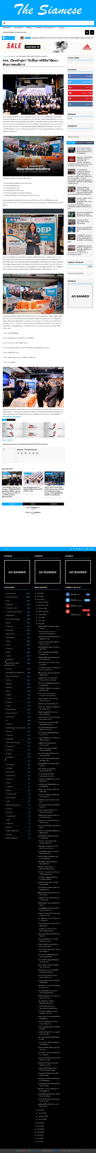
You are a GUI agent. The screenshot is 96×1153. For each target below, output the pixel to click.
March (40, 1113)
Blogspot (56, 1151)
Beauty (9, 684)
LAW (8, 801)
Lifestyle (9, 768)
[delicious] (93, 549)
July (39, 617)
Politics (9, 731)
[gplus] (74, 549)
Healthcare (10, 615)
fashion (9, 687)
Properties (10, 746)
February (41, 1116)
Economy (19, 28)
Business (7, 28)
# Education (11, 420)
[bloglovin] (79, 549)
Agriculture (10, 634)
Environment (11, 709)
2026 (38, 593)
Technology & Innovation (16, 728)
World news (10, 798)
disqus (33, 504)
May (40, 623)
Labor (8, 820)
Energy (29, 28)
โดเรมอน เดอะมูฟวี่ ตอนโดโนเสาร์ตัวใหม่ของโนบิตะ (84, 229)
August (41, 614)
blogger (12, 504)
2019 (38, 1135)
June (40, 620)
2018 (38, 1138)
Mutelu (9, 827)
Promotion (10, 717)
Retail (8, 790)
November (42, 605)
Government (11, 593)
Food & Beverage (13, 619)
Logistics (9, 823)
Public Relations (12, 831)
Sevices (9, 834)
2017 (38, 1141)
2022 (38, 1126)
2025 (38, 596)
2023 (38, 1123)
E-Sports (9, 786)
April (40, 1110)
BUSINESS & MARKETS (15, 673)
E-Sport (9, 698)
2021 (38, 1129)
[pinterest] (77, 549)
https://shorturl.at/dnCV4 (12, 417)
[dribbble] (82, 549)
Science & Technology (45, 28)
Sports (8, 623)
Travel (8, 656)
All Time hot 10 (71, 143)
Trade (8, 641)
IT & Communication (14, 612)
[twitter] (71, 549)
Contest (9, 779)
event (8, 706)
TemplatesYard (35, 1151)
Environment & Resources (14, 32)
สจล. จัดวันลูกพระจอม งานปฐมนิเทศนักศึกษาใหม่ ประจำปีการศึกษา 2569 (32, 489)
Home (5, 56)
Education (11, 56)
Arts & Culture (11, 713)
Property (9, 626)
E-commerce (11, 794)
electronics (10, 772)
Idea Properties (12, 676)
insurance (10, 757)
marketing (10, 637)
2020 (38, 1132)
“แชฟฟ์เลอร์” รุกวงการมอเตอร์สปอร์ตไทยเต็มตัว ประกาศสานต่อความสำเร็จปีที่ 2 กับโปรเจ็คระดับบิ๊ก (80, 238)
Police (8, 783)
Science (9, 809)
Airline (8, 680)
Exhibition (10, 659)
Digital (8, 695)
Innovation (10, 764)
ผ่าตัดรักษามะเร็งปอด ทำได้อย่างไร (48, 704)
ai (7, 720)
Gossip (8, 753)
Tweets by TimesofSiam (76, 273)
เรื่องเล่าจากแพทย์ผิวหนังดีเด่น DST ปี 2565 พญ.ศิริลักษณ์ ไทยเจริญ (85, 214)
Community (10, 775)
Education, (25, 68)
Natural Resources (13, 805)
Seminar (9, 812)
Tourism (9, 669)
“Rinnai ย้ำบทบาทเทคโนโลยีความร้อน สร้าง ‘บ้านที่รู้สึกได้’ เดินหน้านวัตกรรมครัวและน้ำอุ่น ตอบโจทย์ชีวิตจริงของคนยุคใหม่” (80, 191)
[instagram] (90, 549)
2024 (38, 599)
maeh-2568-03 (11, 838)
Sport (8, 691)
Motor (8, 652)
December (42, 602)
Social (61, 28)
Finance (9, 648)
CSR (7, 601)
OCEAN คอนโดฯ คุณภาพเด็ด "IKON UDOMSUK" (83, 221)
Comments (89, 143)
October (41, 608)
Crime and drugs (13, 742)
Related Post (7, 469)
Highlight (80, 142)
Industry (9, 724)
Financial (9, 735)
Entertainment (12, 597)
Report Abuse (73, 137)
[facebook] (69, 549)
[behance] (87, 549)
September (42, 611)
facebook (53, 504)
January (41, 1119)
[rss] (85, 549)
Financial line (11, 608)
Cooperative (11, 816)
